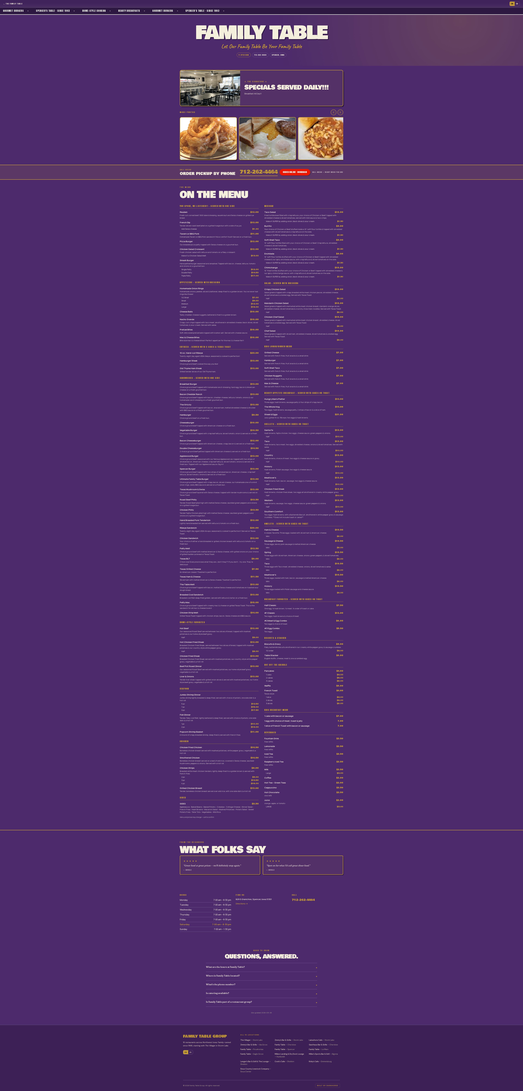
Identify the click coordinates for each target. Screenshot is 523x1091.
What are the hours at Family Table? (225, 967)
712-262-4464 (260, 55)
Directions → (242, 903)
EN (512, 3)
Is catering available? (217, 993)
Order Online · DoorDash (295, 172)
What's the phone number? (220, 984)
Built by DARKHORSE (327, 1086)
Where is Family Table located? (223, 975)
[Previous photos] (333, 112)
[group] (261, 139)
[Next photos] (340, 112)
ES (517, 3)
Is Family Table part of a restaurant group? (229, 1001)
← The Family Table (12, 3)
